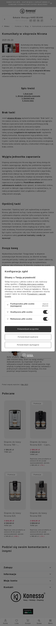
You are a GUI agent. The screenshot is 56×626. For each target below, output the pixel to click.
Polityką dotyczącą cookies (31, 284)
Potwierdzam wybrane (28, 336)
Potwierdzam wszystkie (28, 329)
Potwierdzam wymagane (28, 344)
